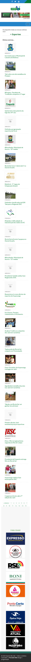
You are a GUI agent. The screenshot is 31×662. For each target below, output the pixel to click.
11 (12, 506)
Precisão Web (13, 657)
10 (9, 506)
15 (25, 506)
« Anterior (6, 503)
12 (16, 506)
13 (19, 506)
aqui (4, 31)
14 (22, 506)
